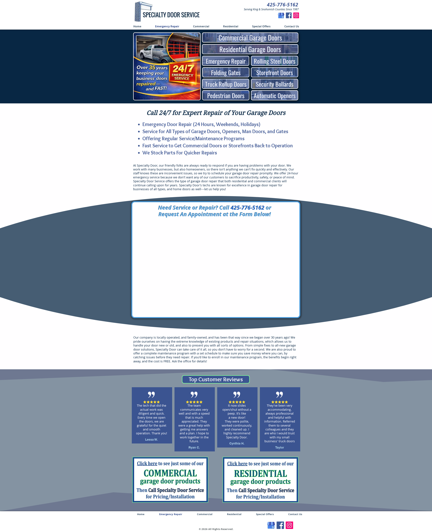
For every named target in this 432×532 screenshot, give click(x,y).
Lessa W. (151, 439)
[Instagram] (296, 15)
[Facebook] (289, 15)
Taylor (279, 447)
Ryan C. (194, 447)
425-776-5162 (247, 207)
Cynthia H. (236, 443)
